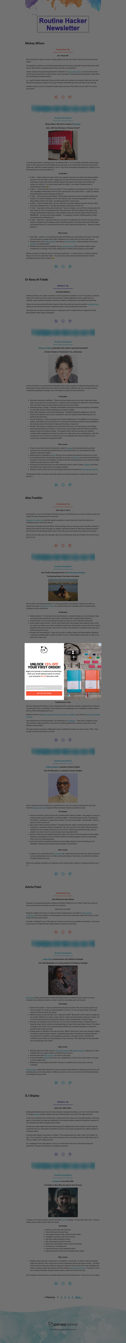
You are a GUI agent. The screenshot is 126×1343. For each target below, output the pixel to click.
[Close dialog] (100, 644)
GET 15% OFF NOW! (44, 693)
